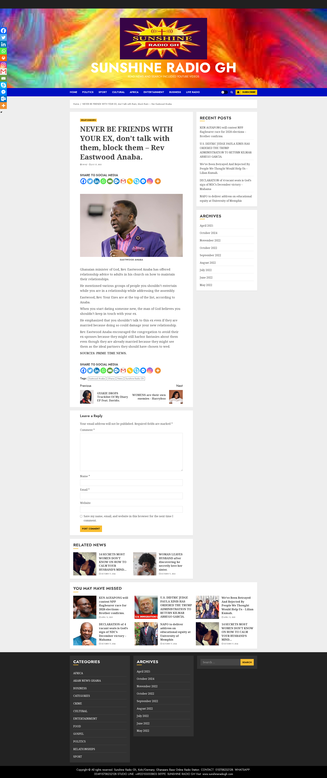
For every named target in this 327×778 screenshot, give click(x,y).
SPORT (103, 92)
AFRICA (134, 92)
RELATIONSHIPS (88, 120)
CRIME (77, 703)
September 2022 (210, 255)
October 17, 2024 (108, 574)
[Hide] (1, 112)
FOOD (77, 726)
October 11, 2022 (168, 574)
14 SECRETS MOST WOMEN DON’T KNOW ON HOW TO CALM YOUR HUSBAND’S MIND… (113, 561)
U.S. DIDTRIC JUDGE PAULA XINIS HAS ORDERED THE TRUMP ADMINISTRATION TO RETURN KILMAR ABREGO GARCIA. (176, 607)
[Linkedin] (97, 181)
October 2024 (208, 233)
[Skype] (136, 181)
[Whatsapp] (103, 181)
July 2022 (206, 270)
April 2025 (206, 225)
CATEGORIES (81, 696)
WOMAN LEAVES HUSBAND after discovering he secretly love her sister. (171, 561)
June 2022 (206, 277)
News (120, 378)
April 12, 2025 (107, 617)
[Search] (232, 92)
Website (85, 503)
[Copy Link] (130, 181)
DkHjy (85, 164)
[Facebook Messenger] (143, 181)
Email (85, 489)
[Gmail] (123, 181)
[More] (158, 181)
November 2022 (210, 240)
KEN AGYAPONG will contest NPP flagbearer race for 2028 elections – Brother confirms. (223, 132)
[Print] (3, 57)
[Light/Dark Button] (224, 92)
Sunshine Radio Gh (135, 378)
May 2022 (206, 285)
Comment (87, 430)
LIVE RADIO (193, 92)
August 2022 (208, 263)
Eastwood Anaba (97, 378)
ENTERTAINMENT (154, 92)
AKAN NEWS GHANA (87, 680)
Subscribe (248, 92)
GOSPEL (78, 734)
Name (85, 476)
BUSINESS (175, 92)
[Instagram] (150, 181)
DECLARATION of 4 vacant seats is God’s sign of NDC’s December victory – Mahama (225, 184)
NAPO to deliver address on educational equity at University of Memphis (226, 199)
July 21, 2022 (96, 164)
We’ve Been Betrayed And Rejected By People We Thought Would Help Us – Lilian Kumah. (225, 168)
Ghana (111, 378)
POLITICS (88, 92)
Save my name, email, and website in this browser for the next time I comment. (128, 518)
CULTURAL (118, 92)
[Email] (110, 181)
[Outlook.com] (117, 181)
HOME (73, 92)
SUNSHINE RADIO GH (163, 67)
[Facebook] (83, 181)
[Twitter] (90, 181)
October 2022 (208, 248)
